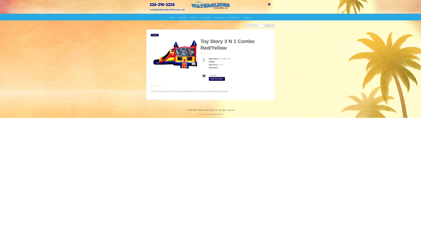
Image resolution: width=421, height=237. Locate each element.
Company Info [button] (233, 18)
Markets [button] (247, 18)
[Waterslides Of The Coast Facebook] (269, 5)
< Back (154, 35)
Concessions (206, 18)
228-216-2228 (162, 5)
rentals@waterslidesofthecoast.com (167, 9)
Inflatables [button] (182, 18)
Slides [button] (193, 18)
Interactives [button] (218, 18)
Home (172, 18)
